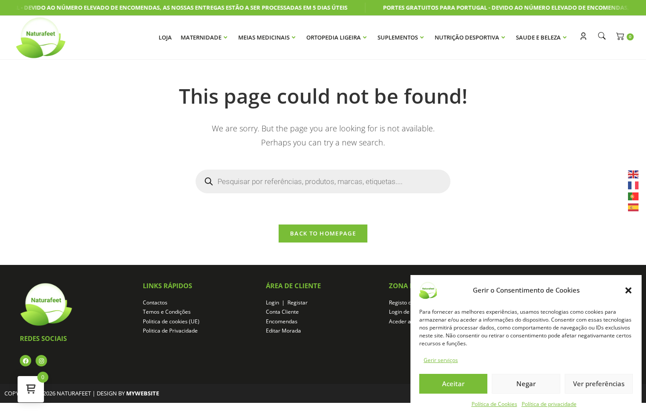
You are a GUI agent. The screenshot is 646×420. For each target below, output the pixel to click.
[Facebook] (25, 360)
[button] (628, 290)
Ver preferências (598, 383)
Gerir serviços (441, 360)
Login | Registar (287, 302)
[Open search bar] (599, 36)
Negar (526, 383)
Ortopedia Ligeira (333, 37)
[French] (633, 185)
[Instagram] (41, 360)
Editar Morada (283, 330)
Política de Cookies (494, 404)
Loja (165, 37)
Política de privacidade (549, 404)
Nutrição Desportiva (467, 37)
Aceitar (453, 383)
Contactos (155, 302)
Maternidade (201, 37)
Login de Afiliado (409, 311)
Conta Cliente (282, 311)
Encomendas (282, 321)
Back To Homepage (323, 233)
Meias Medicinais (264, 37)
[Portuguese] (633, 196)
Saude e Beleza (538, 37)
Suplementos (397, 37)
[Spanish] (633, 207)
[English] (633, 173)
